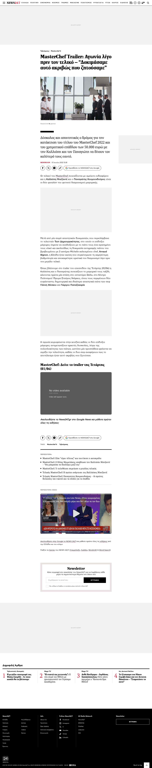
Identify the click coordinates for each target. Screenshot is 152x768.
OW (79, 733)
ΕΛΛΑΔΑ (25, 2)
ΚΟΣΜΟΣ (56, 2)
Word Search (104, 550)
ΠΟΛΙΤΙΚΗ (34, 2)
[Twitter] (48, 168)
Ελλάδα (5, 719)
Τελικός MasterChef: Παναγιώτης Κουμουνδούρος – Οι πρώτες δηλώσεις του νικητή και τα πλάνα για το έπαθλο (73, 477)
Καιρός (115, 2)
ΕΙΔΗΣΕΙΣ (124, 2)
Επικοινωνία (44, 733)
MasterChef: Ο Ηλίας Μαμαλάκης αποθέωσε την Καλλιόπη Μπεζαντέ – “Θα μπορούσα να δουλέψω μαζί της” (76, 463)
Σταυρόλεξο (75, 550)
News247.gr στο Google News (75, 419)
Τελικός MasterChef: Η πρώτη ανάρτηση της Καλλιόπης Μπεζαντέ (75, 472)
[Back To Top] (146, 765)
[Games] (143, 2)
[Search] (148, 2)
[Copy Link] (60, 168)
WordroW (92, 550)
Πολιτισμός (6, 736)
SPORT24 (81, 723)
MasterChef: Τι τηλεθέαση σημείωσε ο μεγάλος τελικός (69, 468)
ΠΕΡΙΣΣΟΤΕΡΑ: (46, 454)
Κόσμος (5, 726)
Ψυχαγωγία (6, 739)
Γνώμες (5, 729)
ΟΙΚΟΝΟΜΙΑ (45, 2)
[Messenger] (54, 168)
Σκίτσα (23, 723)
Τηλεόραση (44, 51)
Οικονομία (6, 733)
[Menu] (4, 3)
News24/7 (81, 719)
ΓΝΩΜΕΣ (64, 2)
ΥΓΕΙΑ (107, 2)
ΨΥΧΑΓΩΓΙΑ (98, 2)
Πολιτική (5, 723)
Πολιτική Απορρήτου (47, 729)
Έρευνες (5, 746)
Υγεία (4, 743)
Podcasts (24, 726)
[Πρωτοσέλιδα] (131, 2)
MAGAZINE (74, 2)
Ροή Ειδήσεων (25, 719)
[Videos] (135, 2)
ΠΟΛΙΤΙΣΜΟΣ (86, 2)
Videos (23, 729)
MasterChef (62, 176)
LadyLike (81, 729)
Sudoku (84, 550)
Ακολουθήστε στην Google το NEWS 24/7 (58, 541)
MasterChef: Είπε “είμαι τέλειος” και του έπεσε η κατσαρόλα (72, 458)
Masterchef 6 (56, 51)
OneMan (81, 726)
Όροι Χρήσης (44, 726)
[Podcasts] (139, 2)
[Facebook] (42, 168)
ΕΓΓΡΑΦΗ (133, 722)
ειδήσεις (54, 423)
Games (52, 550)
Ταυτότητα (43, 723)
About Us (43, 719)
